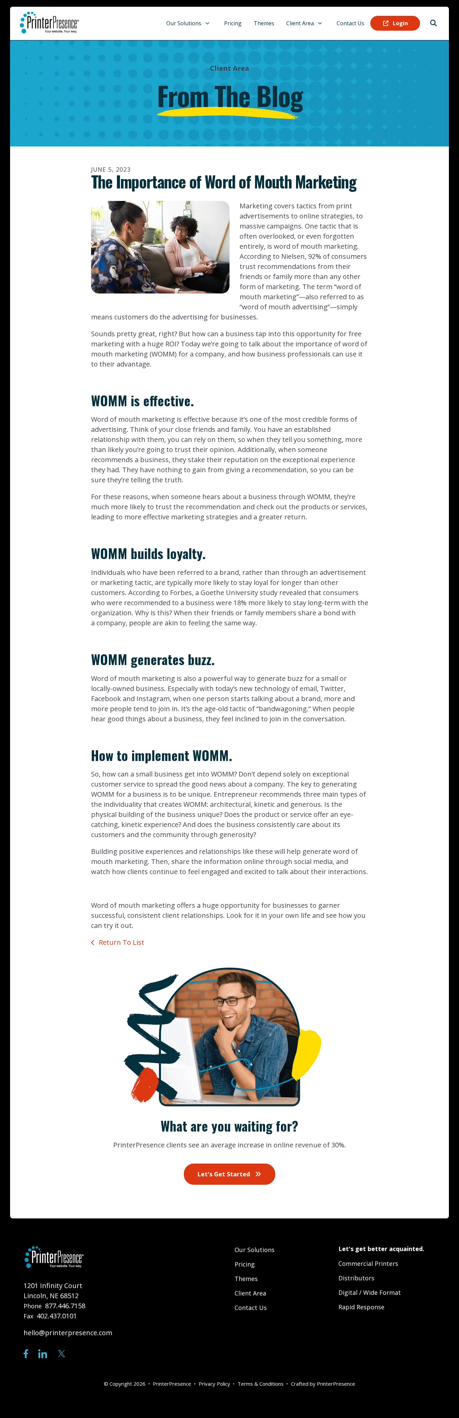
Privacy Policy (214, 1383)
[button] (433, 23)
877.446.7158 (65, 1305)
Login (399, 23)
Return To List (120, 942)
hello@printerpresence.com (68, 1332)
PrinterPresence (336, 1383)
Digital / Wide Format (369, 1292)
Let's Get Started (224, 1174)
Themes (264, 23)
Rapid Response (361, 1307)
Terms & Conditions (261, 1383)
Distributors (356, 1278)
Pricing (233, 23)
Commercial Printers (368, 1263)
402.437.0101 (57, 1315)
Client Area (300, 23)
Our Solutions (183, 23)
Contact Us (350, 23)
